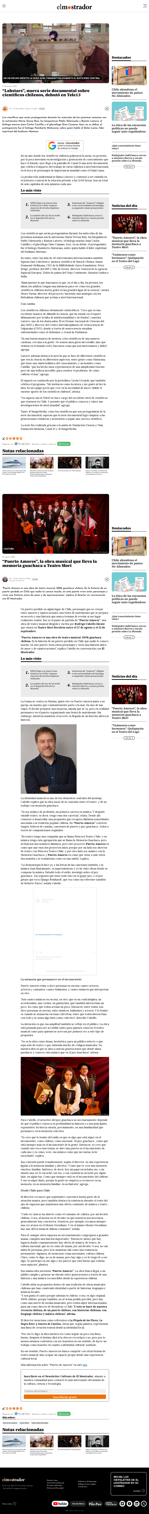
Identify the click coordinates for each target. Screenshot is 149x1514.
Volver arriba (7, 1503)
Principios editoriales (54, 1485)
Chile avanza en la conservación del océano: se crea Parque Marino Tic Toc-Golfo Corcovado (14, 472)
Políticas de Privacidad (55, 1488)
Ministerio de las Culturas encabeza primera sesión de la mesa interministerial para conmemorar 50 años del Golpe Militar (41, 473)
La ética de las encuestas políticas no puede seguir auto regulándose (129, 128)
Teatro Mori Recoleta (40, 1423)
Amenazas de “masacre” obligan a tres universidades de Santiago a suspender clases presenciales (88, 205)
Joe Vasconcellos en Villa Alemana (69, 471)
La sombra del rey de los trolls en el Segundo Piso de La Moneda (45, 218)
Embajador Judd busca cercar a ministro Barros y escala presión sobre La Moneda (88, 218)
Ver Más (41, 108)
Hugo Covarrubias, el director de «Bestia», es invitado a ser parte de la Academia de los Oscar (97, 472)
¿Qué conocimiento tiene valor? (126, 147)
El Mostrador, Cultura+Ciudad (25, 108)
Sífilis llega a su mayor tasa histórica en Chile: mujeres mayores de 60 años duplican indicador (44, 207)
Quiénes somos (52, 1480)
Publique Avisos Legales (87, 1484)
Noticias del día (124, 205)
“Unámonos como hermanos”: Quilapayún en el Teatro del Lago (128, 258)
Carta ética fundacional (55, 1482)
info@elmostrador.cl (20, 1488)
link (85, 1364)
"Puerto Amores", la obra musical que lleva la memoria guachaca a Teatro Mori (129, 242)
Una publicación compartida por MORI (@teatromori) (64, 971)
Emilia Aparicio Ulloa (21, 578)
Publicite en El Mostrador (87, 1481)
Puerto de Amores (10, 1423)
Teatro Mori (24, 1423)
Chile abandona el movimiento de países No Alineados (127, 93)
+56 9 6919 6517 (7, 1488)
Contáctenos (82, 1486)
